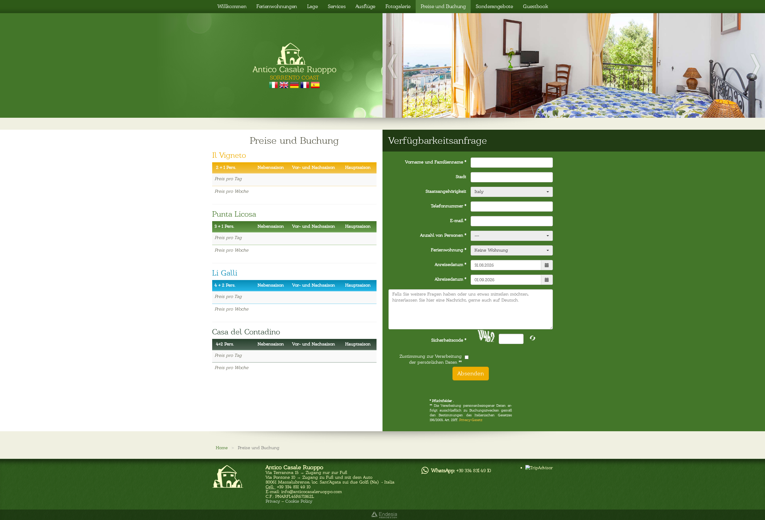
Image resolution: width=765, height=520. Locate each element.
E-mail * (458, 220)
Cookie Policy (298, 501)
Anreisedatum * (450, 264)
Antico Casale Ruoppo (294, 467)
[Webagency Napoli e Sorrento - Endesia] (382, 514)
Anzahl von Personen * (443, 235)
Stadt (461, 176)
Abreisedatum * (450, 279)
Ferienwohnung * (448, 250)
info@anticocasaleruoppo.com (311, 491)
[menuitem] (231, 6)
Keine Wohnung (491, 250)
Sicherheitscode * (448, 340)
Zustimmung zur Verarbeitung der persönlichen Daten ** (431, 359)
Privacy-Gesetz (470, 420)
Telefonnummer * (448, 206)
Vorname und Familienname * (435, 162)
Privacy (273, 501)
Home (222, 447)
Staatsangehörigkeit (446, 191)
